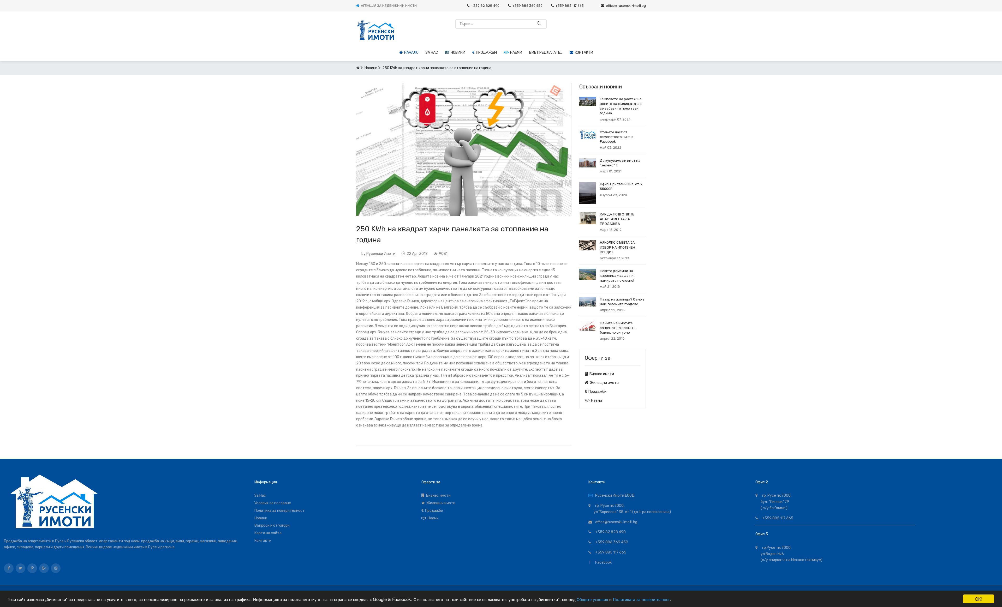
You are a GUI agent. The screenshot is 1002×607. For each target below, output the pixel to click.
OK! (978, 599)
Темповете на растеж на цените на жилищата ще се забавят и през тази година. (621, 106)
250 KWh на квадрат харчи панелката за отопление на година (436, 68)
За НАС (432, 52)
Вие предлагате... (546, 52)
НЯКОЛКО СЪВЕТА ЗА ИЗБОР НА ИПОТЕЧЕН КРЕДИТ (617, 247)
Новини (457, 52)
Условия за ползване (272, 503)
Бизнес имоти (601, 374)
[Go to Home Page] (358, 68)
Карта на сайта (268, 533)
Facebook (603, 562)
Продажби (485, 52)
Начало (411, 52)
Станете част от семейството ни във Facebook (616, 136)
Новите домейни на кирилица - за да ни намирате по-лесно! (617, 275)
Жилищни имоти (603, 383)
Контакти (583, 52)
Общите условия (592, 599)
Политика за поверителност (279, 510)
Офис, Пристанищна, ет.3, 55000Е (621, 186)
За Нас (260, 495)
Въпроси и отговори (272, 525)
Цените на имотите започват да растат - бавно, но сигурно (618, 327)
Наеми (515, 52)
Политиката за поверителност (641, 599)
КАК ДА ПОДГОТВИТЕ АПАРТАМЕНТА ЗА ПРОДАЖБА (617, 219)
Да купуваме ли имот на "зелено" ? (620, 163)
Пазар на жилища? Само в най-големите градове (622, 301)
